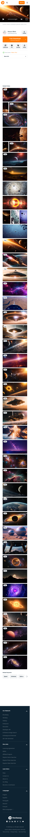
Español (5, 833)
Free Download (15, 39)
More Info (6, 55)
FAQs (4, 808)
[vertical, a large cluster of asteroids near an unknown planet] (5, 107)
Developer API (6, 765)
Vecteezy (5, 753)
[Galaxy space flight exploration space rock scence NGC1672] (15, 209)
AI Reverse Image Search (10, 768)
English (5, 830)
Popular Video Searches (9, 798)
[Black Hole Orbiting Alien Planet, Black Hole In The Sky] (15, 611)
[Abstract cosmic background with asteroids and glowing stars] (15, 266)
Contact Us (6, 811)
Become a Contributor (9, 820)
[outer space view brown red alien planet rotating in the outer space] (15, 669)
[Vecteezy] (2, 2)
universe (13, 711)
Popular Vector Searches (9, 792)
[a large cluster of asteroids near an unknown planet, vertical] (5, 157)
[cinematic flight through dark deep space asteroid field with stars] (15, 238)
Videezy (5, 756)
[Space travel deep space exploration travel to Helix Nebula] (15, 626)
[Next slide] (23, 712)
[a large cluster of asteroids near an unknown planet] (15, 144)
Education (5, 762)
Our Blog (5, 817)
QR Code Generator (8, 774)
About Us (5, 814)
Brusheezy (5, 750)
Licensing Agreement (9, 783)
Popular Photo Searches (9, 795)
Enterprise (5, 759)
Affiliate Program (7, 789)
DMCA (4, 786)
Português (5, 836)
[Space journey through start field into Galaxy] (15, 697)
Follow (24, 33)
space (5, 711)
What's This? (14, 52)
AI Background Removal (9, 771)
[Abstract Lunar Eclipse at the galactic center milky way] (15, 223)
